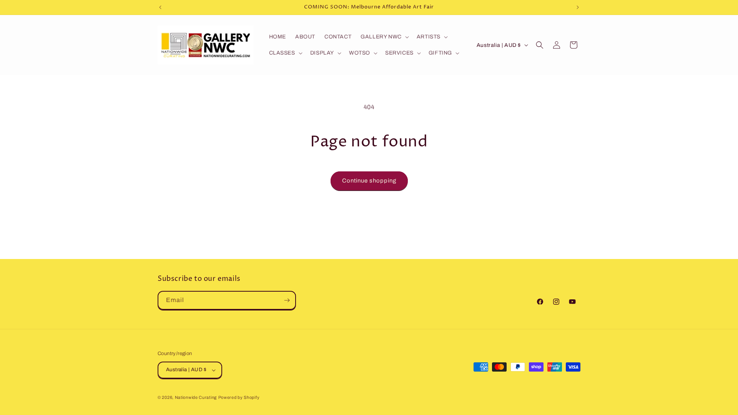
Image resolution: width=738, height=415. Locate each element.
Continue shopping (369, 181)
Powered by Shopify (239, 397)
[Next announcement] (577, 7)
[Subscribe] (286, 300)
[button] (384, 37)
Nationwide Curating (196, 397)
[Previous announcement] (160, 7)
